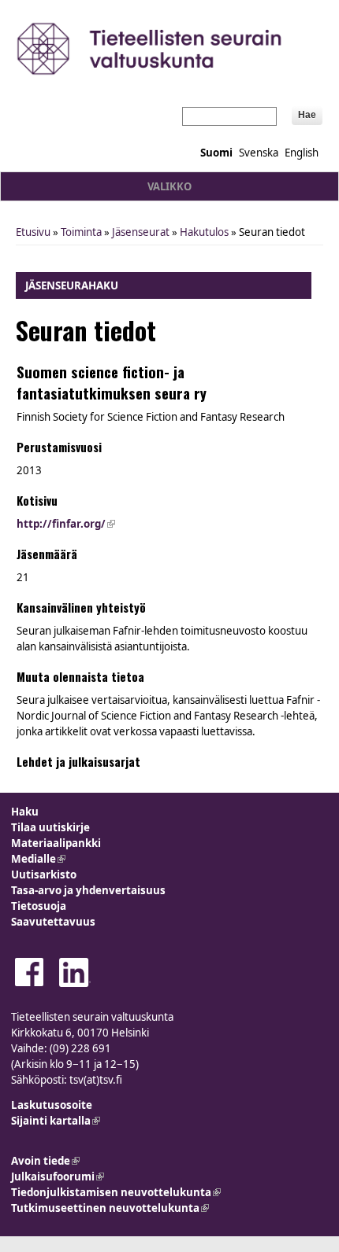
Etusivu (33, 232)
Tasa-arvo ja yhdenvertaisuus (88, 890)
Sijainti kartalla (55, 1121)
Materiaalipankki (56, 843)
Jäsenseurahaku (71, 285)
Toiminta (81, 232)
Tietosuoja (38, 906)
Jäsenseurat (141, 232)
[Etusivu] (169, 48)
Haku (25, 812)
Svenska (258, 152)
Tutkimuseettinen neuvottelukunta (110, 1208)
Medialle (38, 859)
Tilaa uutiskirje (50, 827)
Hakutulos (204, 232)
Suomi (216, 152)
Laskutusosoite (51, 1105)
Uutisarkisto (43, 874)
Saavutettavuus (53, 922)
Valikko (169, 186)
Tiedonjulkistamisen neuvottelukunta (116, 1192)
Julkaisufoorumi (57, 1176)
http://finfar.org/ (66, 524)
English (302, 152)
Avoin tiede (45, 1161)
